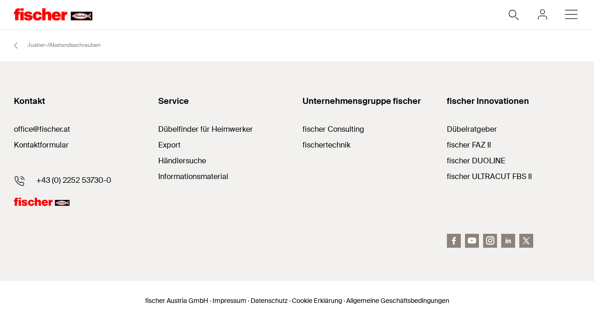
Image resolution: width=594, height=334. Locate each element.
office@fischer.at (42, 129)
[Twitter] (526, 241)
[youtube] (472, 241)
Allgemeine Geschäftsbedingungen (397, 300)
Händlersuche (182, 161)
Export (169, 145)
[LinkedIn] (508, 241)
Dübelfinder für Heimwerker (205, 129)
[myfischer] (542, 14)
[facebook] (454, 241)
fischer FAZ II (469, 145)
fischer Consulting (333, 129)
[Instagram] (490, 241)
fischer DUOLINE (476, 161)
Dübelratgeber (472, 129)
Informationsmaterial (193, 176)
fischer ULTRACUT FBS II (489, 176)
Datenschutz (269, 300)
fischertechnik (326, 145)
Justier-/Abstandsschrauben (63, 45)
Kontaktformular (41, 145)
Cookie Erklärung (317, 300)
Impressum (229, 300)
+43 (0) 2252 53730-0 (73, 180)
